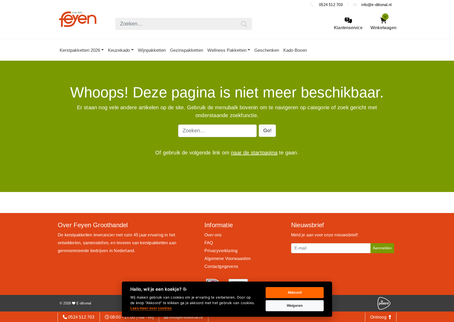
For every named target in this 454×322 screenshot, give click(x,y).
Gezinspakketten (186, 50)
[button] (267, 130)
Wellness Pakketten (226, 50)
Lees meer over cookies (151, 308)
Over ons (213, 235)
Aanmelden (382, 248)
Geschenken (266, 50)
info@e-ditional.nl (376, 4)
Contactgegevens (221, 266)
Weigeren (295, 305)
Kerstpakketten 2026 (80, 50)
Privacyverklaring (221, 250)
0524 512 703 (330, 4)
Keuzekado (119, 50)
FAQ (208, 243)
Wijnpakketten (152, 50)
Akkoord (295, 292)
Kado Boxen (295, 50)
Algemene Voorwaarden (227, 258)
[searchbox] (183, 24)
